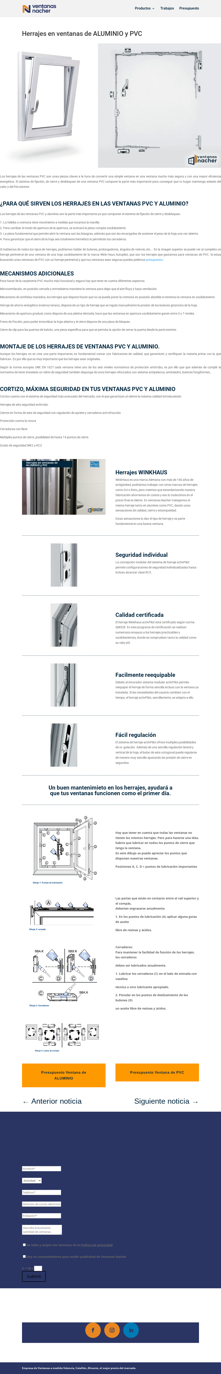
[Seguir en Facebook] (93, 1330)
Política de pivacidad (86, 1350)
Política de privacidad (97, 1245)
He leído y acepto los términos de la (69, 1245)
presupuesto (154, 259)
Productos (143, 8)
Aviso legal (143, 1350)
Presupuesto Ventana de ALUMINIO (63, 1075)
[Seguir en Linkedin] (131, 1330)
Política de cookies (118, 1350)
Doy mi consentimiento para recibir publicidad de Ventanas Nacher (76, 1257)
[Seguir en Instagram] (112, 1330)
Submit (34, 1276)
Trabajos (167, 8)
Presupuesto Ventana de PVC (157, 1072)
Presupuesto (189, 8)
